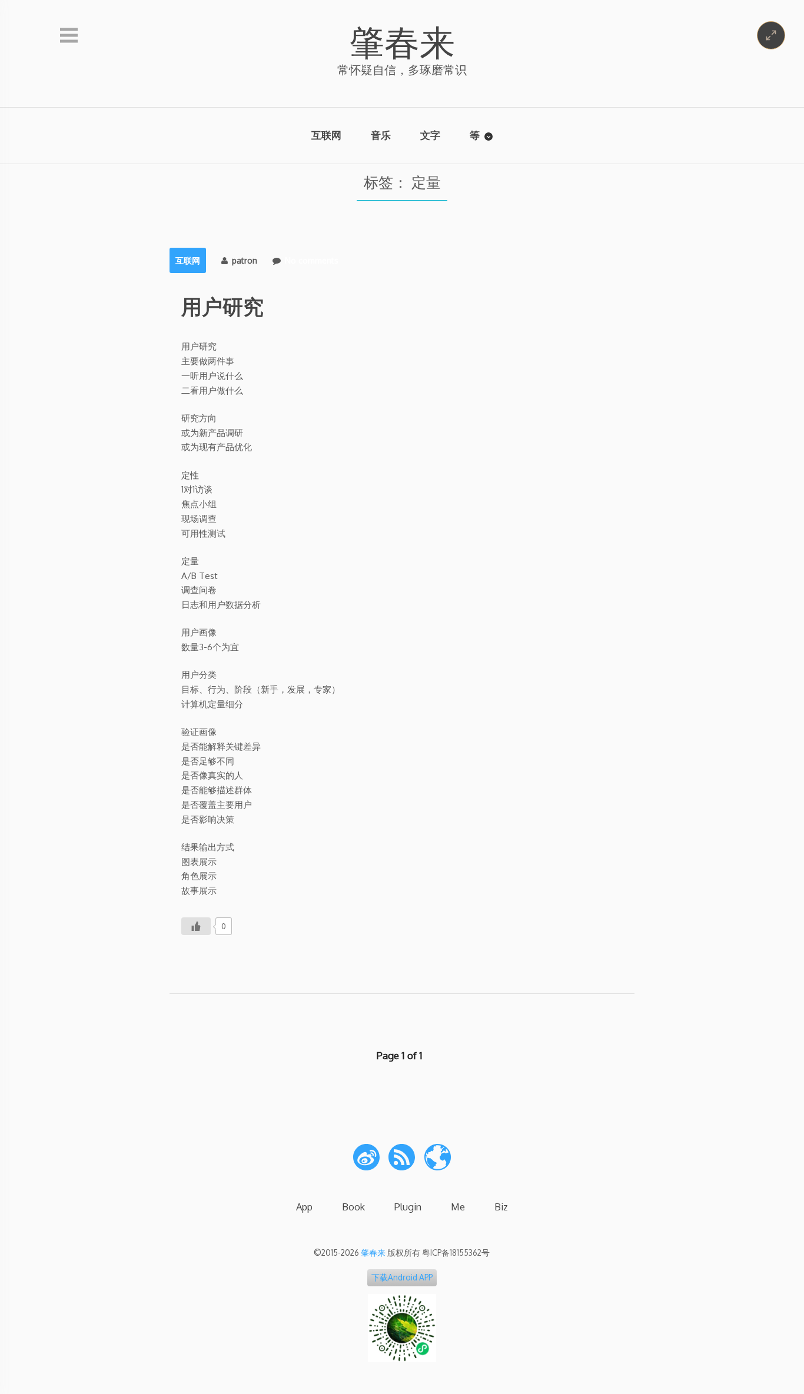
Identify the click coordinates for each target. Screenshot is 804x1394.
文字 (430, 135)
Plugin (407, 1206)
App (304, 1206)
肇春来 (402, 41)
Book (353, 1206)
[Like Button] (196, 926)
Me (458, 1206)
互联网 (326, 135)
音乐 (381, 135)
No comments (311, 260)
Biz (501, 1206)
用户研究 (222, 306)
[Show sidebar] (69, 35)
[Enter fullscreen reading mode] (771, 35)
